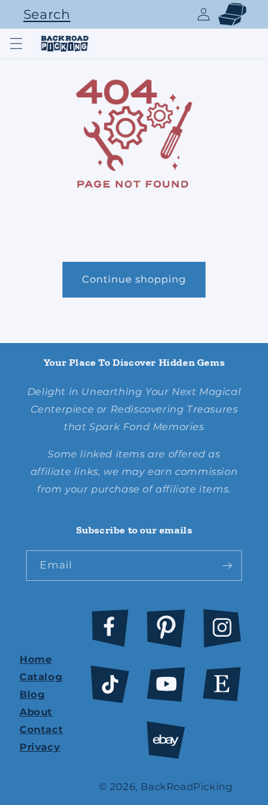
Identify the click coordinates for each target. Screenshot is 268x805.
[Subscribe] (227, 565)
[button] (43, 14)
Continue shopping (134, 279)
